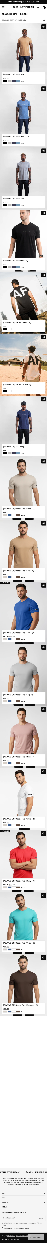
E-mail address (8, 1218)
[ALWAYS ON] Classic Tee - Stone (17, 509)
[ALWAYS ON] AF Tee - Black (15, 322)
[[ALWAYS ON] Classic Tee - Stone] (5, 515)
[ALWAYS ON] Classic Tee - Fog (16, 695)
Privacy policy (24, 1228)
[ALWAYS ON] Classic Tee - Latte (17, 571)
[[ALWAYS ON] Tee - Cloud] (18, 81)
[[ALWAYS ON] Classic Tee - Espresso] (18, 515)
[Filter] (44, 20)
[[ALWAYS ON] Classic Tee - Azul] (9, 515)
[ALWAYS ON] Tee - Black (14, 260)
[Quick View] (43, 26)
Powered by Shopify (23, 1236)
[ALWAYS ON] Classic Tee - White (17, 819)
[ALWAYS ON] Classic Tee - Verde (17, 943)
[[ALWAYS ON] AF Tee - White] (9, 329)
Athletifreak (11, 1236)
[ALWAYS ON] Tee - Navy (13, 447)
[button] (3, 7)
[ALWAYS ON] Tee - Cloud (14, 136)
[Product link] (23, 54)
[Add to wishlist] (27, 74)
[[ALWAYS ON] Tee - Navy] (14, 81)
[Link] (23, 2)
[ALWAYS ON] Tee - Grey (13, 198)
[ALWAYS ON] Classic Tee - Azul (16, 633)
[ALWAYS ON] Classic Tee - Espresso (18, 1005)
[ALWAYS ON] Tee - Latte (13, 74)
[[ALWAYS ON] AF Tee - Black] (5, 329)
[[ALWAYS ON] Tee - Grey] (9, 81)
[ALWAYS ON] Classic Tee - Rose (17, 757)
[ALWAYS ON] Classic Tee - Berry (17, 881)
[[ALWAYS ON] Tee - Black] (5, 81)
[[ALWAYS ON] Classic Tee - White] (14, 515)
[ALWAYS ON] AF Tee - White (15, 385)
